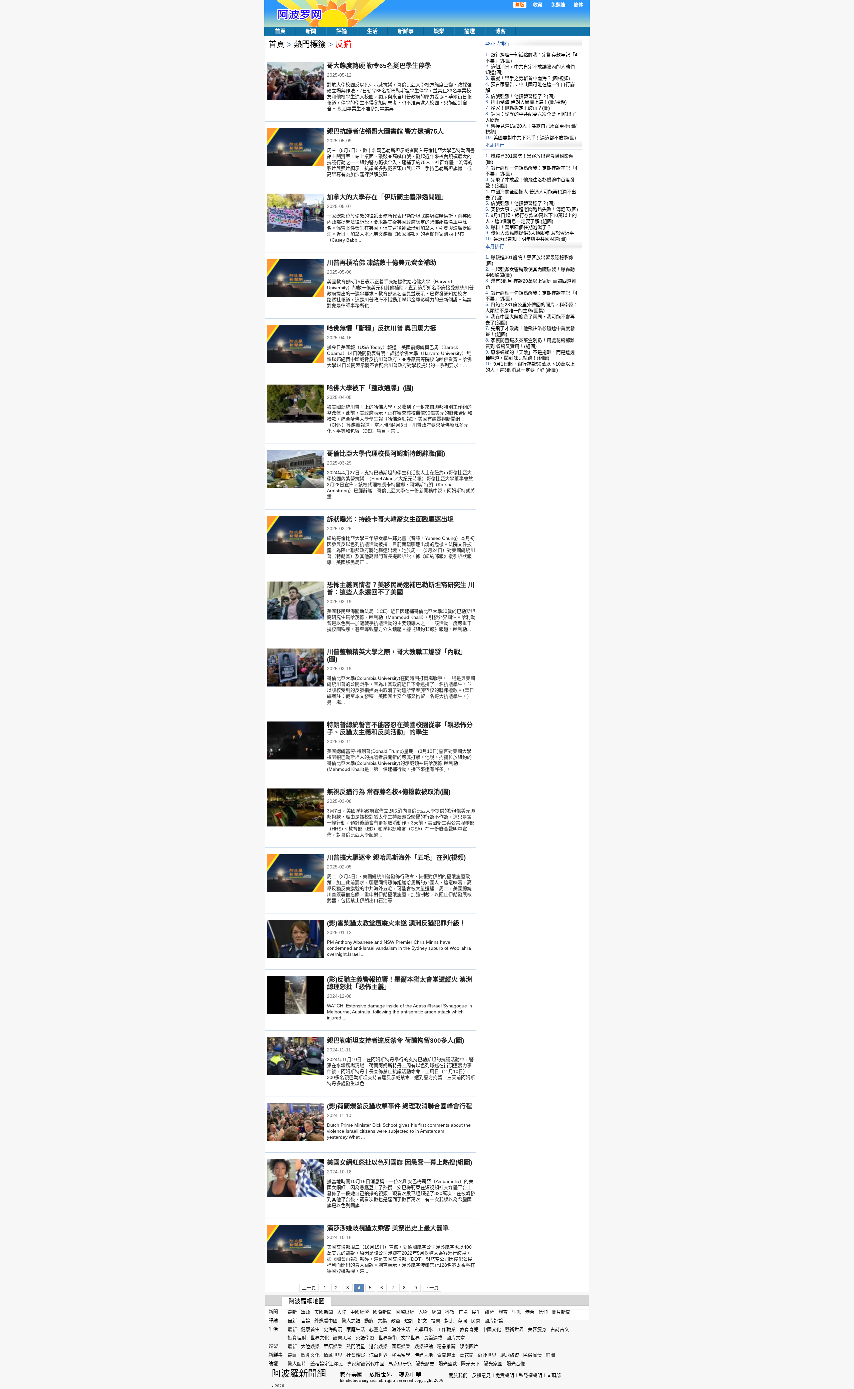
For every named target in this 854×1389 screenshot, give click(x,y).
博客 (500, 31)
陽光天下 (470, 1363)
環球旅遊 (509, 1355)
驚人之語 (351, 1320)
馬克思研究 (400, 1363)
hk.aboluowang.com (359, 1380)
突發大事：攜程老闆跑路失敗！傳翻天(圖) (534, 209)
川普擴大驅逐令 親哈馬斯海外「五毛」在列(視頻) (396, 857)
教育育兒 (469, 1329)
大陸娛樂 (310, 1346)
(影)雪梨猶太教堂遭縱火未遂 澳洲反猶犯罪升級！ (396, 923)
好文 (422, 1320)
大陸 (341, 1312)
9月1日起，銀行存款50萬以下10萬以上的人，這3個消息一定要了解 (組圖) (531, 218)
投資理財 (297, 1337)
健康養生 (310, 1329)
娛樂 (439, 31)
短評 (409, 1320)
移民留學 (401, 1355)
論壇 (469, 31)
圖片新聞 (561, 1312)
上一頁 (309, 1287)
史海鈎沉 (333, 1329)
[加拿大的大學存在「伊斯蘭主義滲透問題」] (295, 213)
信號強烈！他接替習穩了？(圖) (523, 96)
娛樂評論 (423, 1346)
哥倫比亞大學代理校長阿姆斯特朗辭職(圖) (386, 453)
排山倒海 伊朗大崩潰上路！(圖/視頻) (529, 102)
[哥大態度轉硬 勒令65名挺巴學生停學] (295, 82)
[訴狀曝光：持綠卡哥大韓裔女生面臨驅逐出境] (295, 535)
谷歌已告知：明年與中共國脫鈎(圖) (530, 239)
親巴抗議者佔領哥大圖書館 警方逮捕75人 (385, 131)
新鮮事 (406, 31)
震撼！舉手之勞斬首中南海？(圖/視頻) (530, 78)
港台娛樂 (378, 1346)
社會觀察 (355, 1355)
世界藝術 (387, 1337)
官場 (463, 1312)
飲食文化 (310, 1355)
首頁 (280, 31)
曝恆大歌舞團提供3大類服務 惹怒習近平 (532, 233)
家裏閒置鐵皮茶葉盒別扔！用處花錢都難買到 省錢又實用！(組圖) (530, 343)
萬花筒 (467, 1355)
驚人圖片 (297, 1363)
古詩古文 (559, 1329)
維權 (489, 1312)
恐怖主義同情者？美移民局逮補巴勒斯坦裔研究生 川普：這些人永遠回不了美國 (400, 589)
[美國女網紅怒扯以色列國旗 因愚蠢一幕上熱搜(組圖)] (295, 1178)
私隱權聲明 (530, 1375)
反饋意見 (481, 1375)
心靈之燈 (378, 1329)
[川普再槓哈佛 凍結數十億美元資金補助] (295, 279)
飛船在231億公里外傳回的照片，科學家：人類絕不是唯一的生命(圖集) (531, 307)
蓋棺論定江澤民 (326, 1363)
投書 (435, 1320)
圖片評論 (493, 1320)
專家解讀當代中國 (365, 1363)
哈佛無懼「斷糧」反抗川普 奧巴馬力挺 (381, 328)
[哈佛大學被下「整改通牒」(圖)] (295, 404)
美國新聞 (323, 1312)
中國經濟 (359, 1312)
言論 (305, 1320)
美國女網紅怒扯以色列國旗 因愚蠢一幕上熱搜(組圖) (399, 1162)
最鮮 (292, 1355)
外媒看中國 (326, 1320)
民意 (475, 1320)
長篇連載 (433, 1337)
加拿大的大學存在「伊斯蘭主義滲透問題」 (387, 197)
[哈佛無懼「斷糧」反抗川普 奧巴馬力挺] (295, 344)
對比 (449, 1320)
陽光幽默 (447, 1363)
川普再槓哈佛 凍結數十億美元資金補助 (381, 262)
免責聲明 (504, 1375)
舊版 (519, 4)
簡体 (578, 4)
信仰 (543, 1312)
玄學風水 (423, 1329)
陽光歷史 (425, 1363)
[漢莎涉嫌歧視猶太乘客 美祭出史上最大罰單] (295, 1244)
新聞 (311, 31)
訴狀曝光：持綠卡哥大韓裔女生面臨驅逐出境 (390, 519)
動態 (369, 1320)
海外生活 (401, 1329)
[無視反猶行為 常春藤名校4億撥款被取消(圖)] (295, 808)
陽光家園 (493, 1363)
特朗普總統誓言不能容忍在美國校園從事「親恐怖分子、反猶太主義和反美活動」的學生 (400, 728)
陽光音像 (515, 1363)
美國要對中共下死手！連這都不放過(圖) (534, 137)
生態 (516, 1312)
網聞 (436, 1312)
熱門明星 (355, 1346)
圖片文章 (455, 1337)
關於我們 (458, 1375)
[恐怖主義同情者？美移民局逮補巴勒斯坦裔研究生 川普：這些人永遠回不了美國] (295, 601)
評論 (341, 31)
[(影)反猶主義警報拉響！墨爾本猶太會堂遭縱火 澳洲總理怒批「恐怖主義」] (295, 995)
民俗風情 (532, 1355)
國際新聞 (382, 1312)
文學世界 (410, 1337)
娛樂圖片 (469, 1346)
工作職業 (446, 1329)
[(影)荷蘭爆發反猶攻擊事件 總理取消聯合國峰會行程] (295, 1122)
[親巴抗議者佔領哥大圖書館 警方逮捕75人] (295, 147)
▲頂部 (554, 1375)
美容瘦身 (537, 1329)
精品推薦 (446, 1346)
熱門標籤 (310, 44)
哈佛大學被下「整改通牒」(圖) (370, 388)
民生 (476, 1312)
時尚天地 (423, 1355)
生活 (372, 31)
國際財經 (405, 1312)
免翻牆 (558, 4)
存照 (462, 1320)
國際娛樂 (401, 1346)
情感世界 (333, 1355)
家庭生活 (355, 1329)
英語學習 (365, 1337)
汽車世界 (378, 1355)
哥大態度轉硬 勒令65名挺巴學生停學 (379, 65)
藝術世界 (514, 1329)
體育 (503, 1312)
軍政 (305, 1312)
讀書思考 (342, 1337)
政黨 (395, 1320)
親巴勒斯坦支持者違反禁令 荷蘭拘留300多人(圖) (395, 1040)
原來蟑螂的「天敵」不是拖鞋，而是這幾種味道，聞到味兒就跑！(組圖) (530, 355)
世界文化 (319, 1337)
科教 (449, 1312)
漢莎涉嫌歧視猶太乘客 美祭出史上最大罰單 (388, 1228)
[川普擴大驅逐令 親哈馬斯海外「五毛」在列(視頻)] (295, 873)
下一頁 (432, 1287)
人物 (423, 1312)
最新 (292, 1312)
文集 (382, 1320)
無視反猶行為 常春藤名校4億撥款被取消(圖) (388, 791)
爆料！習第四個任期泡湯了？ (521, 227)
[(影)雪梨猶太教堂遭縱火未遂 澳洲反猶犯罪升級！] (295, 939)
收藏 (537, 4)
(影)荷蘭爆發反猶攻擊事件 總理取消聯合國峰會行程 (399, 1106)
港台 (529, 1312)
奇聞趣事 (446, 1355)
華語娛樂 (333, 1346)
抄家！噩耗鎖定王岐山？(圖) (520, 108)
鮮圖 (550, 1355)
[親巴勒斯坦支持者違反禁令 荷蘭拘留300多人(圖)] (295, 1056)
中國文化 (491, 1329)
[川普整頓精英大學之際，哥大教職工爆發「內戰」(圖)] (295, 668)
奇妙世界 (487, 1355)
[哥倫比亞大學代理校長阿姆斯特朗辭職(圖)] (295, 470)
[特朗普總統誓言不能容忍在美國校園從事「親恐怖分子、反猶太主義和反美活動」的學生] (295, 741)
